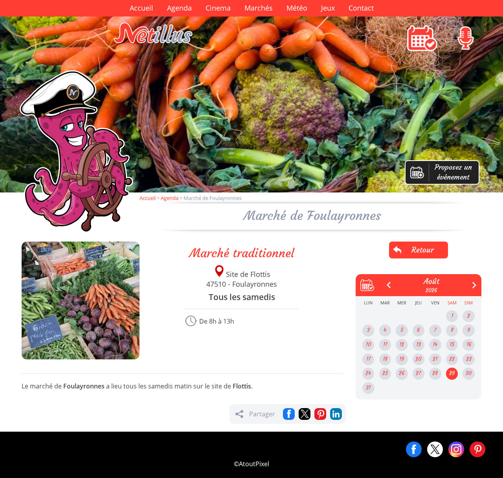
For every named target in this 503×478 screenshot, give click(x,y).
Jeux (328, 8)
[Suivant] (471, 282)
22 (452, 359)
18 (385, 359)
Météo (296, 8)
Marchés (258, 8)
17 (368, 359)
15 (452, 345)
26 (401, 373)
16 (468, 345)
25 (385, 373)
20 (418, 359)
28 (435, 373)
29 (452, 373)
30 (469, 373)
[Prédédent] (385, 282)
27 (418, 373)
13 (418, 345)
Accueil (141, 8)
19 (401, 359)
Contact (361, 8)
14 (435, 345)
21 (435, 359)
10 (368, 345)
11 (385, 345)
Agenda (179, 8)
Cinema (218, 8)
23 (469, 359)
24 (368, 373)
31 (368, 388)
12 (401, 345)
